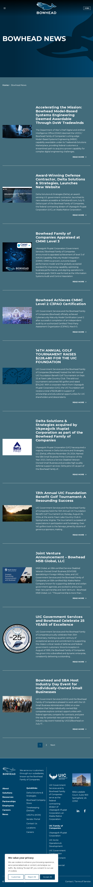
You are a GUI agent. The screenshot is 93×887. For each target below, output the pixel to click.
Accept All (47, 877)
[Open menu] (4, 8)
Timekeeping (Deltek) (32, 809)
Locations (30, 828)
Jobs (88, 8)
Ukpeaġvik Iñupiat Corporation (58, 834)
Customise (15, 877)
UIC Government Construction (57, 852)
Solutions (7, 793)
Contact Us (31, 823)
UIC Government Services (57, 859)
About (5, 788)
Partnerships (9, 801)
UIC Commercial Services (57, 867)
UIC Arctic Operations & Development (56, 843)
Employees (8, 806)
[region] (31, 868)
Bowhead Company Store (36, 802)
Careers (6, 810)
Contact (69, 881)
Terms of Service (83, 881)
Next (52, 745)
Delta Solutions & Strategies (34, 794)
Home (6, 85)
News (5, 814)
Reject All (32, 877)
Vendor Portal (33, 819)
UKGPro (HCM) (33, 815)
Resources (7, 797)
